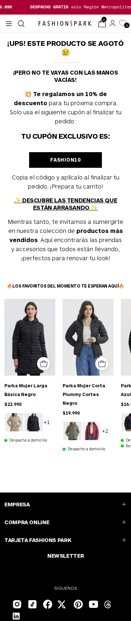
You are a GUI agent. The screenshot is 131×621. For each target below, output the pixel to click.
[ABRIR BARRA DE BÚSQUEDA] (20, 24)
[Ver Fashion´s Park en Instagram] (16, 603)
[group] (65, 7)
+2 (105, 430)
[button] (20, 24)
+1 (47, 422)
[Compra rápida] (43, 363)
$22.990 (12, 404)
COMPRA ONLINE (26, 522)
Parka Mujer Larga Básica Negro (25, 390)
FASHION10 (65, 160)
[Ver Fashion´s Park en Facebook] (47, 603)
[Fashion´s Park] (65, 23)
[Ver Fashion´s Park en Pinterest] (77, 603)
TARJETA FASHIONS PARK (37, 540)
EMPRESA (16, 504)
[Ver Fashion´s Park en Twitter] (62, 605)
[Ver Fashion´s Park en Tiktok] (31, 603)
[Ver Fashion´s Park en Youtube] (93, 603)
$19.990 (71, 413)
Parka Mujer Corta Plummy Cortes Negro (84, 394)
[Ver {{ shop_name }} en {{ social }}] (108, 605)
